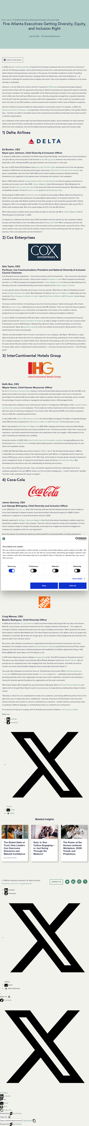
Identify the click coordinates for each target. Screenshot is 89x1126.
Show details (77, 579)
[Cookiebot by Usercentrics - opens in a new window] (77, 538)
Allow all (72, 586)
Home (4, 20)
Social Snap (17, 1113)
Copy (27, 1121)
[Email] (6, 985)
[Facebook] (6, 893)
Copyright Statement (25, 883)
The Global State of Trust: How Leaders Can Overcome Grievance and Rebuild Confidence (14, 848)
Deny (44, 586)
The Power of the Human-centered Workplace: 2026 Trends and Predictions (72, 848)
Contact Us (56, 882)
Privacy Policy (6, 883)
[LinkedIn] (6, 890)
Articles (9, 20)
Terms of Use (15, 883)
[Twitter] (46, 938)
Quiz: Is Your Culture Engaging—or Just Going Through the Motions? (43, 848)
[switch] (33, 570)
